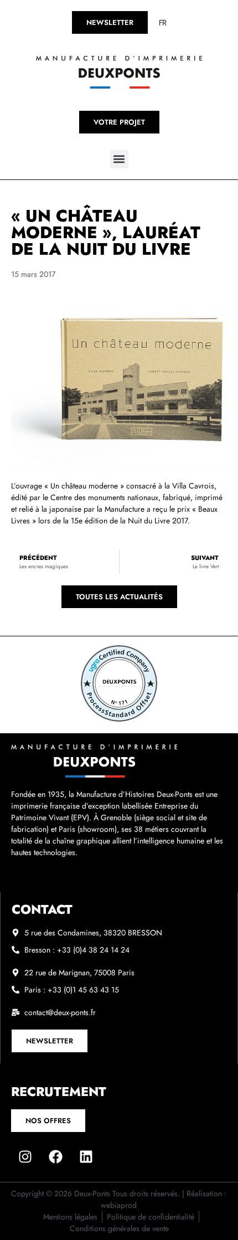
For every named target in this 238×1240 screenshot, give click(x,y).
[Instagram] (25, 1157)
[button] (119, 159)
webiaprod (119, 1205)
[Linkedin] (86, 1157)
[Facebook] (55, 1157)
